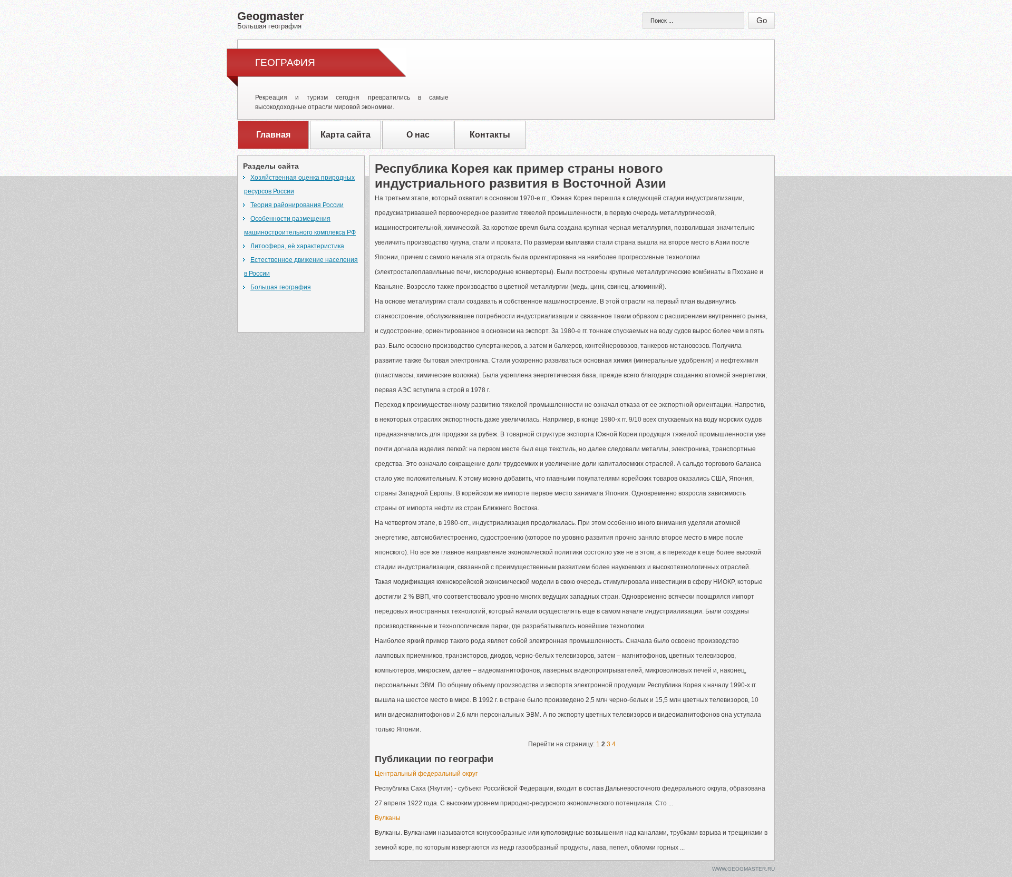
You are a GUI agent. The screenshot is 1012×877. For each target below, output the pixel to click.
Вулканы (388, 818)
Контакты (490, 134)
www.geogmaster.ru (743, 869)
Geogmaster (270, 19)
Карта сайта (345, 134)
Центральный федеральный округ (426, 773)
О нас (418, 134)
